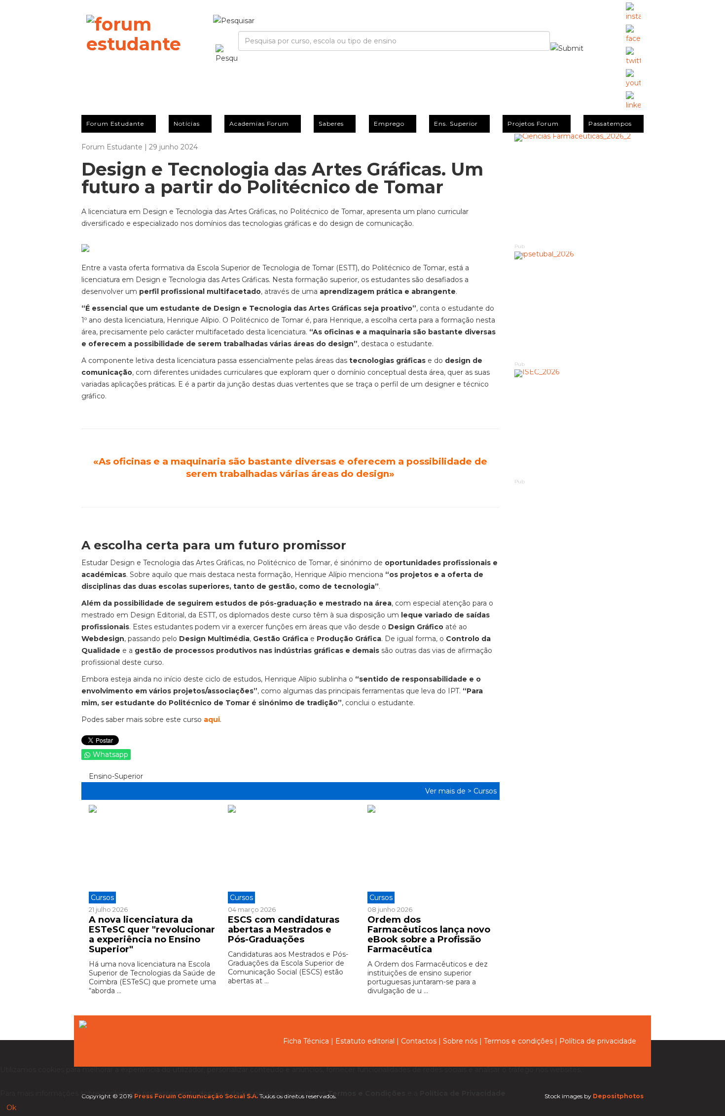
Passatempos (610, 123)
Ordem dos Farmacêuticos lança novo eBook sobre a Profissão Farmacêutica (428, 934)
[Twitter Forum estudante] (633, 57)
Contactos (418, 1041)
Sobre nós (460, 1041)
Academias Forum (259, 123)
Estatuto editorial (365, 1041)
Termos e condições (518, 1041)
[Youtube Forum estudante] (633, 79)
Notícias (187, 123)
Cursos (485, 791)
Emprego (389, 123)
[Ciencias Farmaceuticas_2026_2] (579, 188)
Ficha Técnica (306, 1041)
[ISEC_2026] (579, 423)
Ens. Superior (456, 123)
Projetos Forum (533, 123)
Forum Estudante (115, 123)
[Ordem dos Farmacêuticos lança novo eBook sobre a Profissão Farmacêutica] (429, 854)
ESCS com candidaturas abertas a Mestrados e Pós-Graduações (283, 929)
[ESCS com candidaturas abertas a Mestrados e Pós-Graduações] (290, 854)
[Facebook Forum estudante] (633, 34)
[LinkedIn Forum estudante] (633, 101)
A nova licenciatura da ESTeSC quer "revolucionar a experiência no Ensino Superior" (152, 934)
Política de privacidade (597, 1041)
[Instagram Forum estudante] (633, 12)
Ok (11, 1107)
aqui (212, 719)
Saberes (331, 123)
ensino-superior (115, 776)
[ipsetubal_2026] (579, 306)
